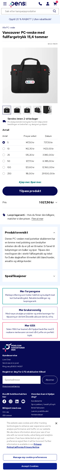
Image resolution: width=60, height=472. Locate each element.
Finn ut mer (37, 218)
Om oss (5, 412)
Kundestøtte (36, 401)
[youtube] (23, 402)
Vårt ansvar (7, 415)
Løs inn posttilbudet (39, 411)
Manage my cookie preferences (30, 457)
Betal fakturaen (37, 408)
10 (8, 148)
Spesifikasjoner (15, 276)
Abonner (50, 379)
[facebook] (4, 402)
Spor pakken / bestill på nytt (43, 404)
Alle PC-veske (8, 27)
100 (9, 167)
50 (8, 161)
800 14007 (18, 366)
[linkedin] (17, 402)
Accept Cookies (30, 466)
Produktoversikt (16, 232)
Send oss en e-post (10, 363)
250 (9, 173)
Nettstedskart (37, 414)
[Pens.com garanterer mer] (13, 347)
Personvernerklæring (11, 386)
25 (8, 154)
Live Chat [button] (6, 359)
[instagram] (11, 402)
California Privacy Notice (26, 447)
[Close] (56, 423)
